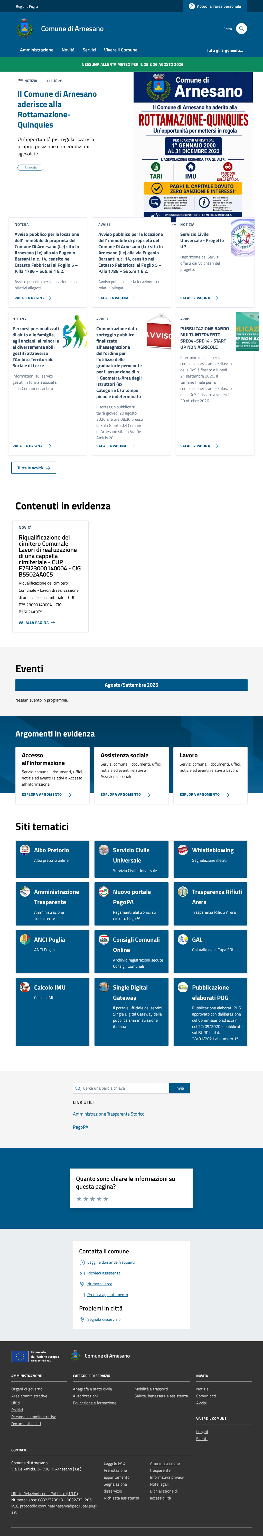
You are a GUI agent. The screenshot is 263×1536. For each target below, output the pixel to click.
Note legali (159, 1484)
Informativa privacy (167, 1477)
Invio (179, 1088)
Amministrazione (36, 49)
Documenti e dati (26, 1424)
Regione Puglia (27, 6)
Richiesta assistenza (121, 1498)
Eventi (202, 1438)
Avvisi (201, 1403)
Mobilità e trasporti (151, 1389)
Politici (17, 1410)
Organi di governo (26, 1389)
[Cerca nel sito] (241, 28)
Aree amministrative (29, 1396)
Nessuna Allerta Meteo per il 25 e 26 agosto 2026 (132, 64)
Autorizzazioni (85, 1396)
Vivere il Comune (120, 49)
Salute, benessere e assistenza (161, 1396)
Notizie (202, 1389)
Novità (68, 49)
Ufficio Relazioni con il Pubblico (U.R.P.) (44, 1493)
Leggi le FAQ (114, 1463)
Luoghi (202, 1432)
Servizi (89, 49)
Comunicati (206, 1396)
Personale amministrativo (33, 1417)
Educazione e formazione (94, 1403)
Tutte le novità (30, 468)
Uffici (15, 1403)
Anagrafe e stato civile (92, 1389)
